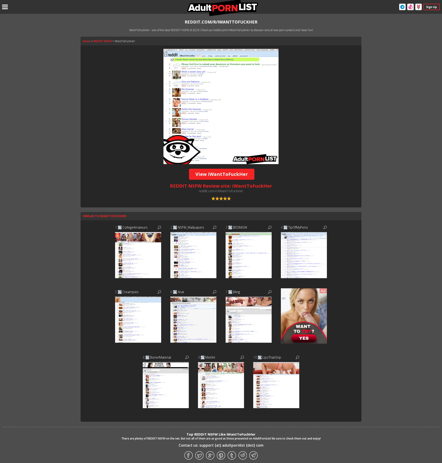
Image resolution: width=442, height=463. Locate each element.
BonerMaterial (160, 357)
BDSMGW (240, 227)
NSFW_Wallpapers (191, 227)
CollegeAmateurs (135, 227)
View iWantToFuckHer (221, 174)
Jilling (236, 292)
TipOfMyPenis (298, 227)
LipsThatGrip (271, 357)
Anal (181, 292)
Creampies (130, 292)
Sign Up (431, 7)
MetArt (210, 357)
